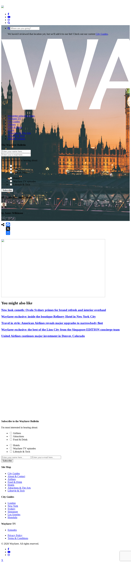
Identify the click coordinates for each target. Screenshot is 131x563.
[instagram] (9, 19)
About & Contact (16, 476)
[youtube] (9, 17)
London (12, 503)
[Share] (8, 233)
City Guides (102, 34)
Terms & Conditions (18, 538)
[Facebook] (8, 225)
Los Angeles (14, 514)
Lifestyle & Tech (21, 184)
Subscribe (7, 190)
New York (13, 506)
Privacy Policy (15, 535)
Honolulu (12, 517)
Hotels (16, 178)
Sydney (11, 508)
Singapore (13, 511)
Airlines (17, 166)
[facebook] (8, 14)
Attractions (18, 169)
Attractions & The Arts (19, 487)
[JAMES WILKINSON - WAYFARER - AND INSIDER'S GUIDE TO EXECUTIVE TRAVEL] (2, 6)
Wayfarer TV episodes (24, 181)
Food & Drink (20, 172)
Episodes (12, 530)
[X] (8, 229)
